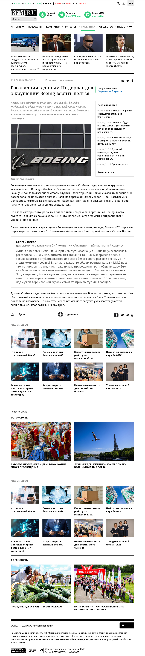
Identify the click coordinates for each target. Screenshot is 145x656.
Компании (53, 26)
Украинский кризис (110, 91)
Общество (106, 26)
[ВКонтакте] (122, 81)
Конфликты (66, 80)
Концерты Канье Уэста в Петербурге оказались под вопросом (87, 59)
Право (121, 26)
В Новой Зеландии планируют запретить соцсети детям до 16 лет (114, 140)
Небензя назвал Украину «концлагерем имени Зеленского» (114, 113)
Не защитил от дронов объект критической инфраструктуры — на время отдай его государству (55, 63)
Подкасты (35, 26)
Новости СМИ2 (19, 411)
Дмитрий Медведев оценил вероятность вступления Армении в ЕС (111, 154)
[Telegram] (127, 81)
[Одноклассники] (132, 81)
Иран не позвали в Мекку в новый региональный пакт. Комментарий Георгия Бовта (120, 61)
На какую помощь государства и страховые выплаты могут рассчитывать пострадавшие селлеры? (25, 63)
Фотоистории (19, 417)
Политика (88, 26)
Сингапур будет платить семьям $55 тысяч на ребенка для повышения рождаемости (113, 127)
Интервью (17, 26)
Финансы (71, 26)
